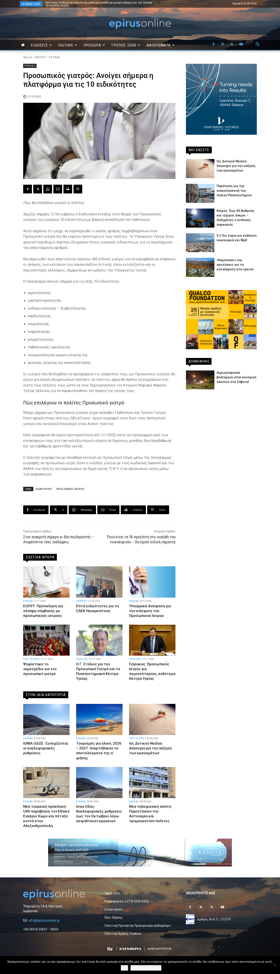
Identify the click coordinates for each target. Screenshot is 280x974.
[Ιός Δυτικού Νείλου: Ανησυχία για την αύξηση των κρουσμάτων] (152, 719)
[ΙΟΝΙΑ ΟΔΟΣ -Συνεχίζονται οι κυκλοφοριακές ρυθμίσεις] (46, 719)
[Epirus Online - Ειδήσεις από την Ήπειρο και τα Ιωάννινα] (58, 894)
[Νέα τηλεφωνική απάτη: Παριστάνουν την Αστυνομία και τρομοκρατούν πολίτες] (152, 782)
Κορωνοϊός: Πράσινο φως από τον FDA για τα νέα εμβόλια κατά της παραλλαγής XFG (100, 4)
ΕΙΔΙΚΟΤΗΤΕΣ (44, 489)
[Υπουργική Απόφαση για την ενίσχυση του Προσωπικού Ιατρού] (152, 581)
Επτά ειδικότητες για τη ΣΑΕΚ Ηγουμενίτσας (97, 608)
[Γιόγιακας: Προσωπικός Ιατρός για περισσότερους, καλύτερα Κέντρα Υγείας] (152, 640)
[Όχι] (274, 965)
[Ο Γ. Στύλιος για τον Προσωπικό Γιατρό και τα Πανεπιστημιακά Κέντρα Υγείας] (99, 640)
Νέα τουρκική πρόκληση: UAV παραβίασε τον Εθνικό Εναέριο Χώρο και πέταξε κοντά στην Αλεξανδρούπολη (46, 816)
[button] (257, 44)
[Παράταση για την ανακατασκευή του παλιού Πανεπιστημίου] (200, 193)
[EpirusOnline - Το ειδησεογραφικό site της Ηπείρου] (140, 24)
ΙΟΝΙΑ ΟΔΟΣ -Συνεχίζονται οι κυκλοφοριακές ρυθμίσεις (45, 748)
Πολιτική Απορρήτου (146, 968)
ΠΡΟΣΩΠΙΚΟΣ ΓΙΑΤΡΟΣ (70, 489)
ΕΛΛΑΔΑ (54, 57)
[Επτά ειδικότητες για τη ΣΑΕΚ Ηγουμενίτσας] (99, 581)
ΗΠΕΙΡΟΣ (82, 601)
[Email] (57, 189)
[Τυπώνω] (67, 189)
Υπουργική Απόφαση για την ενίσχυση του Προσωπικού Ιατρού (150, 611)
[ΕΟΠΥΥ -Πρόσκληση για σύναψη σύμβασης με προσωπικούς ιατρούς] (46, 581)
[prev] (169, 4)
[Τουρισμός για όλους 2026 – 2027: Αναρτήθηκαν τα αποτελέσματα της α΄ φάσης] (99, 719)
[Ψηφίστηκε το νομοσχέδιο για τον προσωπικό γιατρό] (46, 640)
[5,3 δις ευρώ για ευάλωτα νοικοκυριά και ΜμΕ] (200, 242)
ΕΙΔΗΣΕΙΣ (40, 57)
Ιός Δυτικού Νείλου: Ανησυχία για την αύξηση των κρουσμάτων (150, 748)
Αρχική (27, 57)
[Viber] (78, 189)
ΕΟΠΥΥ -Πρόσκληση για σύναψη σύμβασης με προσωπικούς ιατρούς (43, 611)
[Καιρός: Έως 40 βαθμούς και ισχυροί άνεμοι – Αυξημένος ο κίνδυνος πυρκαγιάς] (200, 218)
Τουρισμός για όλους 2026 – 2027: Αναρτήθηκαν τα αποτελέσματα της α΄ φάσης (98, 750)
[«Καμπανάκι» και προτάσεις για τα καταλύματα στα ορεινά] (200, 267)
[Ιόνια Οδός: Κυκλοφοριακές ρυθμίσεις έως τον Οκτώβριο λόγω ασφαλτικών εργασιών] (99, 782)
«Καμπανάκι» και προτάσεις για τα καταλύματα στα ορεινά (235, 264)
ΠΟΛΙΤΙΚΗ (82, 659)
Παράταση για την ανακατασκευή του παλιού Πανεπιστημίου (234, 190)
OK (124, 968)
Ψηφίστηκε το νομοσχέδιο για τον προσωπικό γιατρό (39, 669)
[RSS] (222, 44)
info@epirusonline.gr (44, 920)
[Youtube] (241, 44)
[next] (176, 4)
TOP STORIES (31, 659)
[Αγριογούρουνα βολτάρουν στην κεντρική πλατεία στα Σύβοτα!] (200, 380)
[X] (231, 44)
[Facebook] (213, 44)
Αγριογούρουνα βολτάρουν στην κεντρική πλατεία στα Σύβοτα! (236, 377)
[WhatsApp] (47, 189)
